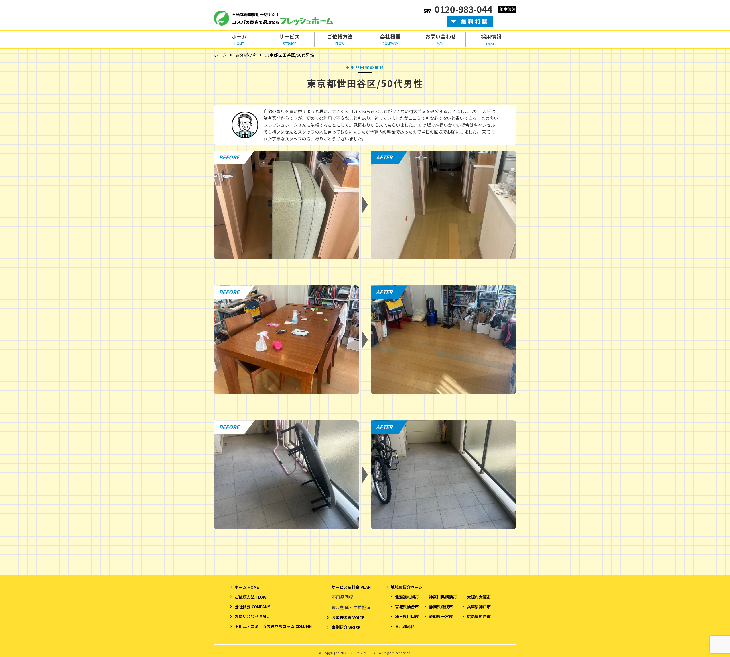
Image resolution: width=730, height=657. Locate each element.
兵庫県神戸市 (479, 606)
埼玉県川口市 (407, 616)
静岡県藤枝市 (441, 606)
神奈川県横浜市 (443, 597)
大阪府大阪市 (479, 597)
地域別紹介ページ (407, 587)
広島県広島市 (479, 616)
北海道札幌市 (407, 597)
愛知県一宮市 (441, 616)
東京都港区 (405, 626)
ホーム (220, 55)
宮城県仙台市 (407, 606)
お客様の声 (246, 55)
